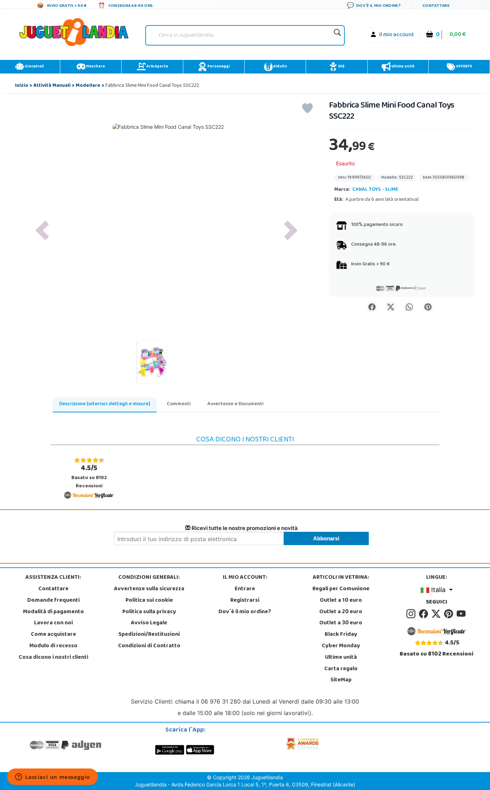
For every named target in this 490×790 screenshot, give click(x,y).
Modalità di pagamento (53, 612)
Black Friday (341, 634)
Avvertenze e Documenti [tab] (235, 404)
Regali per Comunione (340, 589)
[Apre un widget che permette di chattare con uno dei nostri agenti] (52, 777)
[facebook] (424, 613)
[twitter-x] (437, 613)
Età (341, 67)
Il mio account (396, 35)
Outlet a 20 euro (340, 612)
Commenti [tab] (179, 404)
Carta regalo (341, 669)
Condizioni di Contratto (149, 646)
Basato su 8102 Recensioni (89, 477)
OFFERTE (463, 67)
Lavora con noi (53, 623)
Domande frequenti (53, 600)
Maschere (95, 67)
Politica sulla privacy (149, 612)
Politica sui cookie (149, 600)
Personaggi (218, 67)
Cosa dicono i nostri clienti (53, 657)
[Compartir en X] (390, 306)
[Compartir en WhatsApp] (409, 306)
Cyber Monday (341, 646)
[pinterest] (449, 613)
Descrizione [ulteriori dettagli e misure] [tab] (104, 404)
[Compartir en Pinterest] (428, 306)
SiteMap (341, 680)
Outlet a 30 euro (340, 623)
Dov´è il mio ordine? (244, 612)
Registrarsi (244, 600)
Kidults (280, 67)
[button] (42, 230)
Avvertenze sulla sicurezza (149, 589)
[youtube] (461, 613)
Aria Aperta (157, 67)
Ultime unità (402, 67)
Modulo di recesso (53, 646)
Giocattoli (34, 67)
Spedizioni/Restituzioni (149, 634)
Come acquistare (53, 634)
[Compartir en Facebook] (372, 306)
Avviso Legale (149, 623)
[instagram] (412, 613)
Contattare (53, 589)
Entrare (245, 589)
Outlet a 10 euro (341, 600)
